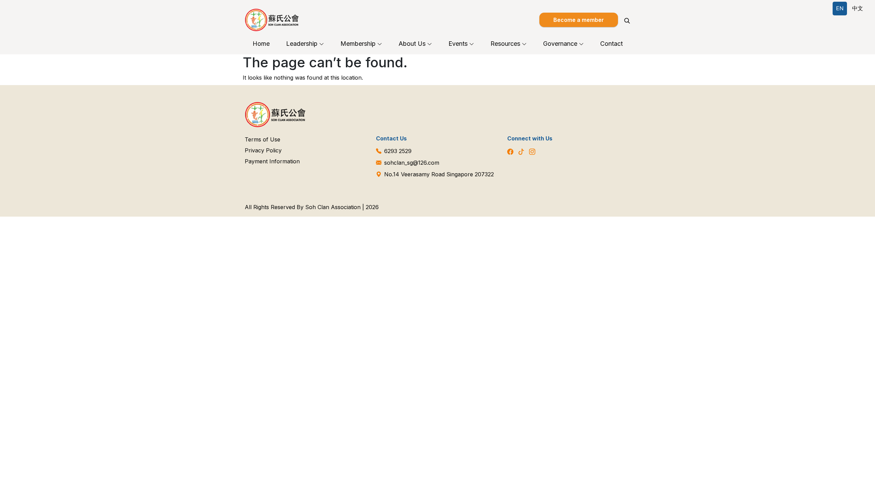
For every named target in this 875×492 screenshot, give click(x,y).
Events (458, 43)
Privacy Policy (263, 150)
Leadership (302, 43)
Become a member (578, 19)
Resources (505, 43)
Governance (560, 43)
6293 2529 (398, 151)
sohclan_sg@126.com (411, 162)
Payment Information (272, 161)
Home (261, 43)
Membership (358, 43)
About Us (412, 43)
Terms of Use (262, 139)
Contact (611, 43)
